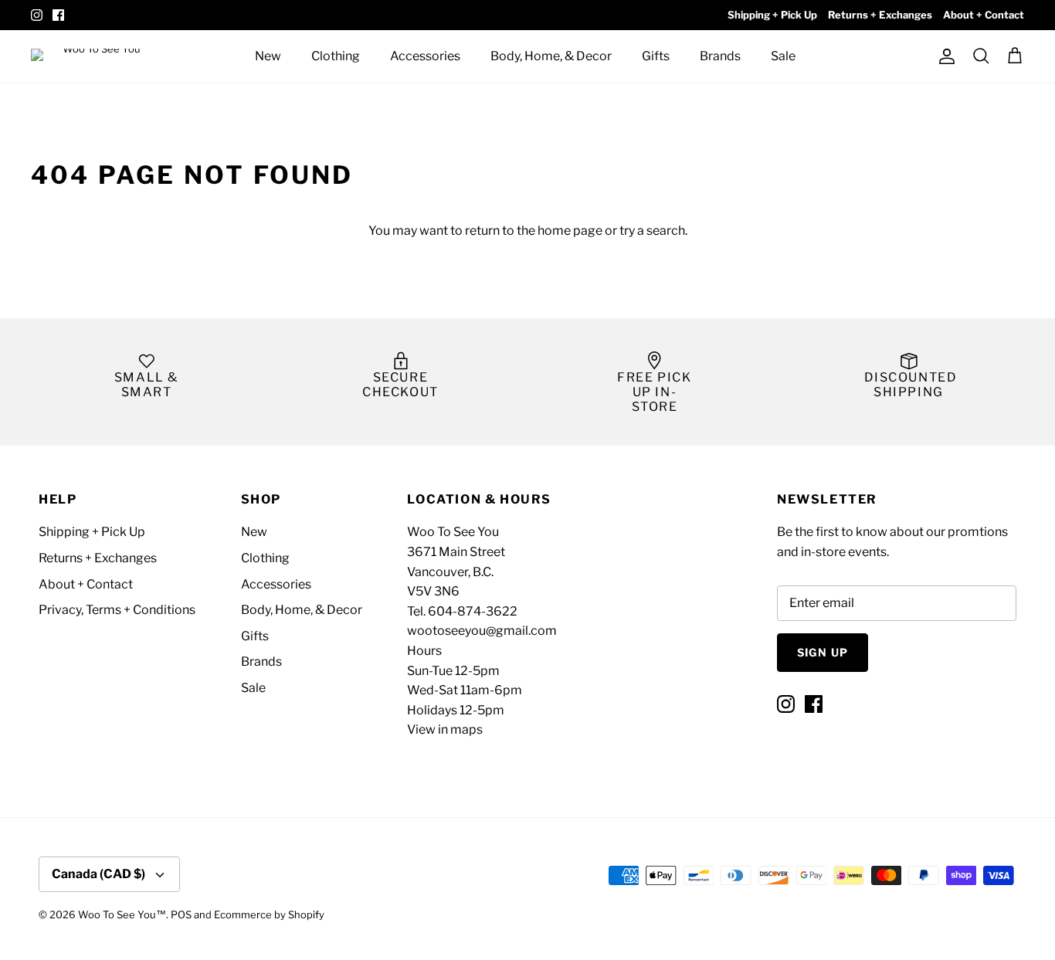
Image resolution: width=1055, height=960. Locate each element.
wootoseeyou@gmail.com (482, 630)
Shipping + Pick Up (772, 14)
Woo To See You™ (122, 914)
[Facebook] (58, 15)
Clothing (335, 56)
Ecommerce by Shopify (269, 914)
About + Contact (983, 14)
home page (570, 230)
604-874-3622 (472, 611)
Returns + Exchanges (880, 14)
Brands (720, 56)
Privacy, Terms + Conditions (117, 609)
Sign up (822, 652)
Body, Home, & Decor (551, 56)
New (268, 56)
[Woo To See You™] (100, 56)
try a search (652, 230)
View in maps (445, 729)
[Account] (943, 56)
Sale (783, 56)
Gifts (656, 56)
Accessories (425, 56)
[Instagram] (36, 15)
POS (181, 914)
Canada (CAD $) (98, 874)
